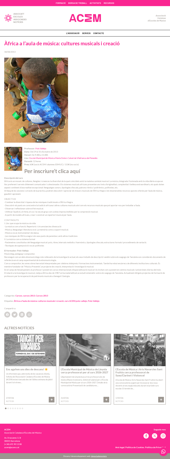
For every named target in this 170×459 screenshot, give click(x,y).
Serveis (86, 33)
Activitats (95, 3)
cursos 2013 (29, 295)
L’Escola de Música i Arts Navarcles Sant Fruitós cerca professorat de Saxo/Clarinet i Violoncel (139, 372)
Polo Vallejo (40, 148)
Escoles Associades (20, 18)
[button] (7, 315)
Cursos (18, 295)
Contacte (98, 33)
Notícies (18, 22)
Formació (61, 3)
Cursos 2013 (42, 295)
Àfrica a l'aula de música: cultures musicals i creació (39, 301)
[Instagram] (163, 436)
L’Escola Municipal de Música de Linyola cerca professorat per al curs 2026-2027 (84, 371)
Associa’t (18, 13)
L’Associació (72, 33)
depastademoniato (99, 456)
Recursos (109, 3)
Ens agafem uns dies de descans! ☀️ (27, 369)
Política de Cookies (134, 447)
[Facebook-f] (146, 436)
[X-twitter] (154, 436)
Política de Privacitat (155, 447)
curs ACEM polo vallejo (76, 301)
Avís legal (119, 447)
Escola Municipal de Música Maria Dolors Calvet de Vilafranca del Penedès (63, 158)
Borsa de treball (77, 3)
